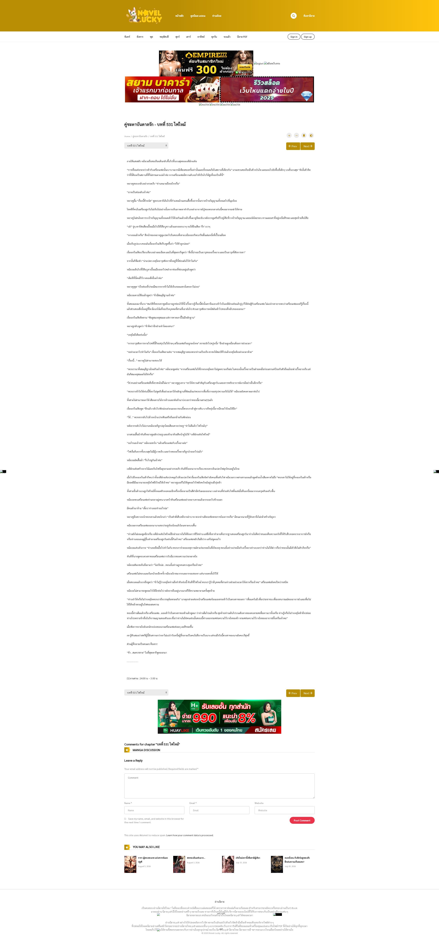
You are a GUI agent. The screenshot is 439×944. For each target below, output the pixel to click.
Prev (294, 146)
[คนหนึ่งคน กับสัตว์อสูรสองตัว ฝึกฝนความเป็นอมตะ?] (277, 863)
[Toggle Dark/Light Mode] (311, 135)
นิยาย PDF (242, 36)
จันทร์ (127, 36)
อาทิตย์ (201, 36)
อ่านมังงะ (216, 15)
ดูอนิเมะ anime (198, 15)
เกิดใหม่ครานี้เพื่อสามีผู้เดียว (248, 857)
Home (127, 136)
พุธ (151, 36)
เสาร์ (188, 36)
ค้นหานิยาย (309, 15)
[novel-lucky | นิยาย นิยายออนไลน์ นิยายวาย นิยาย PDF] (144, 15)
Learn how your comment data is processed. (189, 835)
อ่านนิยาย (219, 901)
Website (259, 803)
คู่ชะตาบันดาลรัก (140, 136)
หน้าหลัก (179, 15)
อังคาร (140, 36)
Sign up (308, 36)
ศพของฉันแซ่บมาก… (196, 857)
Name (127, 803)
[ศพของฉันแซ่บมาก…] (179, 863)
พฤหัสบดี (164, 36)
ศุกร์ (177, 36)
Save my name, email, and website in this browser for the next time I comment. (154, 820)
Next (306, 146)
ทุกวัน (214, 36)
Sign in (294, 36)
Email (192, 803)
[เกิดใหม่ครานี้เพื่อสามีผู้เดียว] (228, 863)
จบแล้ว (227, 36)
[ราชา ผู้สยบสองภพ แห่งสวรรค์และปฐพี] (130, 863)
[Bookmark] (303, 135)
